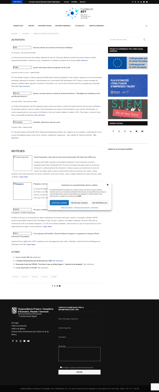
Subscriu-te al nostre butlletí (120, 149)
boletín (15, 277)
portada (14, 33)
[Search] (146, 26)
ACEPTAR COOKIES (59, 202)
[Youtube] (147, 2)
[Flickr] (144, 2)
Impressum (94, 207)
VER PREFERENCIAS (99, 202)
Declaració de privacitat (82, 207)
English (83, 2)
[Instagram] (138, 2)
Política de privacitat (19, 326)
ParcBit (31, 26)
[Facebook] (132, 2)
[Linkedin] (141, 2)
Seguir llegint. (47, 226)
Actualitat (79, 26)
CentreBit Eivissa (44, 26)
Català (66, 2)
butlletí (25, 277)
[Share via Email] (60, 286)
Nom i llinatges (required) (68, 319)
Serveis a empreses (96, 26)
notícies (44, 277)
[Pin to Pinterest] (57, 286)
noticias (35, 277)
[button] (108, 185)
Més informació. (82, 60)
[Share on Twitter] (55, 286)
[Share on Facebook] (52, 286)
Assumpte (62, 337)
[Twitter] (135, 2)
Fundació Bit (18, 26)
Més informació (58, 261)
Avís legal (14, 323)
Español (74, 2)
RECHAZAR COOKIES (79, 202)
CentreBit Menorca (62, 26)
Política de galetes (67, 207)
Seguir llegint (23, 177)
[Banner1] (128, 63)
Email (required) (65, 328)
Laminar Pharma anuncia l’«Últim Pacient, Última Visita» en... (53, 2)
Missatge (62, 346)
